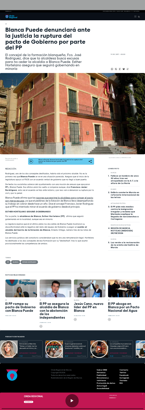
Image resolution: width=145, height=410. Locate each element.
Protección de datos (106, 383)
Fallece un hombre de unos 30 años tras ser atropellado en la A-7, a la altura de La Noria (125, 179)
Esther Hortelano (29, 262)
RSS (121, 383)
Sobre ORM (102, 370)
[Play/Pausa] (72, 400)
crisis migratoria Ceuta (109, 11)
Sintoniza (101, 372)
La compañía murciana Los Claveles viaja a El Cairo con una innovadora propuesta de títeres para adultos (120, 346)
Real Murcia (127, 11)
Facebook (124, 375)
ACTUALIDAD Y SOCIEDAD (27, 353)
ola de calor (120, 11)
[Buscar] (138, 16)
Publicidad (101, 375)
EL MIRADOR (23, 342)
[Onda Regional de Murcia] (11, 16)
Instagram (124, 378)
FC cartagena (135, 11)
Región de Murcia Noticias (120, 225)
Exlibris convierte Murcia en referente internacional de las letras (125, 195)
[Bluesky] (123, 69)
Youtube (123, 380)
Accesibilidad (103, 388)
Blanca (15, 262)
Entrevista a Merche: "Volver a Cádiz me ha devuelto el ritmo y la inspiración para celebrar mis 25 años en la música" (29, 346)
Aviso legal (102, 386)
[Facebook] (119, 69)
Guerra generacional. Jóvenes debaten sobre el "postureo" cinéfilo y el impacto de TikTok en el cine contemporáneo (75, 346)
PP (6, 24)
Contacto (124, 370)
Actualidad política (118, 203)
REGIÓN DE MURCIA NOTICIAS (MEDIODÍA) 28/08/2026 (122, 230)
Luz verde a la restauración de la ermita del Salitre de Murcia (125, 245)
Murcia (113, 173)
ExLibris (113, 189)
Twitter (123, 372)
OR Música (112, 398)
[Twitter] (116, 69)
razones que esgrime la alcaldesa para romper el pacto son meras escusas (49, 199)
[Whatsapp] (112, 69)
